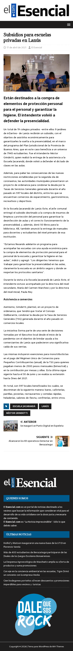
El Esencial (36, 47)
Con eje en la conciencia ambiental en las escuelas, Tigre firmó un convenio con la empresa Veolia (36, 573)
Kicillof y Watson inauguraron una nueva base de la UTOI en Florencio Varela (35, 545)
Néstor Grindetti (17, 413)
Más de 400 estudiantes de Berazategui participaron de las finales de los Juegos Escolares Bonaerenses (35, 554)
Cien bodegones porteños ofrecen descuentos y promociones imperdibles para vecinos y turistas (36, 582)
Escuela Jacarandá (24, 406)
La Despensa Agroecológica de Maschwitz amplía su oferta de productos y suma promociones (36, 563)
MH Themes (58, 646)
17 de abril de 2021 (16, 47)
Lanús (45, 406)
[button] (68, 24)
